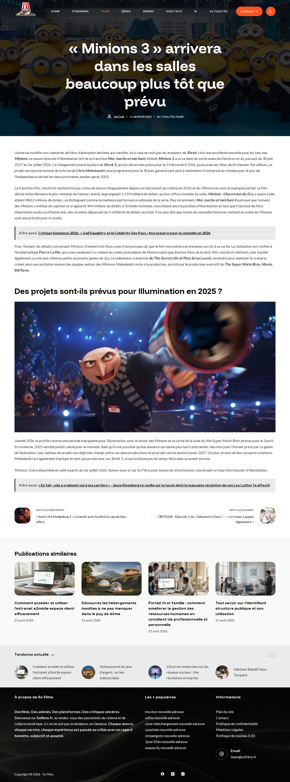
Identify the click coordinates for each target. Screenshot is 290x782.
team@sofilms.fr (243, 757)
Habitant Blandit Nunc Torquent (250, 672)
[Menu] (271, 11)
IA (195, 11)
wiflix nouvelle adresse (162, 718)
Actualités (218, 11)
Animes (148, 11)
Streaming (80, 11)
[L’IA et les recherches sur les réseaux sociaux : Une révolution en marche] (155, 672)
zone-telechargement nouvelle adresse (175, 723)
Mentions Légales (229, 729)
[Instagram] (183, 774)
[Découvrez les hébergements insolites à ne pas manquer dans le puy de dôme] (112, 579)
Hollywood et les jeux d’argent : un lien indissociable (116, 672)
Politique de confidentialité (237, 723)
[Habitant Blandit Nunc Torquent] (222, 672)
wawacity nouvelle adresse (165, 747)
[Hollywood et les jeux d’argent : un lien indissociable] (88, 672)
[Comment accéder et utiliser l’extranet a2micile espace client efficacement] (44, 579)
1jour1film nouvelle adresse (166, 741)
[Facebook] (162, 774)
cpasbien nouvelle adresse (165, 729)
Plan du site (225, 711)
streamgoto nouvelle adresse (167, 735)
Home (55, 11)
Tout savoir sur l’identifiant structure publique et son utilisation (240, 608)
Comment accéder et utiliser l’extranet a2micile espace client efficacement (44, 608)
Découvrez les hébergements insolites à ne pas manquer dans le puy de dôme (109, 608)
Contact (247, 11)
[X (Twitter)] (172, 774)
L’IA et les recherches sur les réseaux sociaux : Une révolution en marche (187, 672)
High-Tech (174, 11)
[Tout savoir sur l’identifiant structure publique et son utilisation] (245, 579)
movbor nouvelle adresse (164, 711)
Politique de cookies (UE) (235, 735)
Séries (125, 11)
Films (105, 11)
